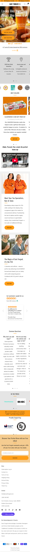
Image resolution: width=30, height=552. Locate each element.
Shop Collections (8, 37)
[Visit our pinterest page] (9, 510)
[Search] (25, 4)
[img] (16, 298)
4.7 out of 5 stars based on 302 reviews (15, 47)
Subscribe (15, 458)
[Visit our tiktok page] (12, 510)
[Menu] (2, 4)
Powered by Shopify (15, 548)
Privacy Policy (5, 483)
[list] (15, 88)
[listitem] (15, 413)
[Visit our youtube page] (19, 510)
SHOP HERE (15, 139)
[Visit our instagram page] (5, 510)
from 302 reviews (11, 301)
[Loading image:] (15, 114)
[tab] (13, 144)
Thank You (4, 486)
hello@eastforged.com (8, 494)
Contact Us (5, 472)
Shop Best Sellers (8, 32)
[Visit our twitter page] (16, 510)
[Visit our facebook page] (2, 510)
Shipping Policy (6, 477)
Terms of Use (5, 475)
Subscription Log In (7, 469)
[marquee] (15, 1)
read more (9, 227)
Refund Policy (5, 480)
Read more (9, 283)
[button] (3, 311)
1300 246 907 (5, 497)
